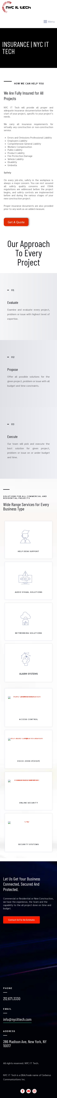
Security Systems (28, 844)
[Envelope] (28, 1091)
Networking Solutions (28, 633)
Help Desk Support (28, 551)
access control (28, 719)
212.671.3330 (11, 998)
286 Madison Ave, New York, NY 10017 (25, 1043)
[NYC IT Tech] (28, 7)
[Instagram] (34, 1091)
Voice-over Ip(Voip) (28, 761)
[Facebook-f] (22, 1091)
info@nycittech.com (17, 1019)
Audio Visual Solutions (28, 592)
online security (28, 802)
